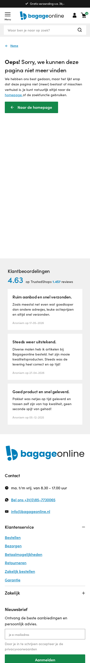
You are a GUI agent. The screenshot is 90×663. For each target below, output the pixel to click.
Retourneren (15, 562)
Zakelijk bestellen (20, 571)
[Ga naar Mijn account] (74, 15)
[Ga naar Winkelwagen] (83, 15)
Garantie (12, 579)
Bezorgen (13, 545)
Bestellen (13, 537)
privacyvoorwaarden (21, 649)
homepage (14, 95)
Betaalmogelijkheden (23, 554)
